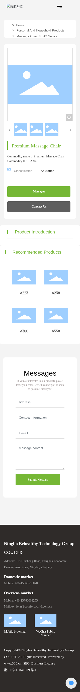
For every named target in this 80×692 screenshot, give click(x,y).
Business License (43, 663)
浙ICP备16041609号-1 (20, 670)
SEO (26, 663)
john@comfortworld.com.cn (34, 606)
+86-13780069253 (26, 600)
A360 (24, 331)
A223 (24, 293)
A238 (56, 293)
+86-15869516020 (26, 583)
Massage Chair (27, 36)
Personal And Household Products (40, 30)
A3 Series (50, 36)
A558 (56, 331)
